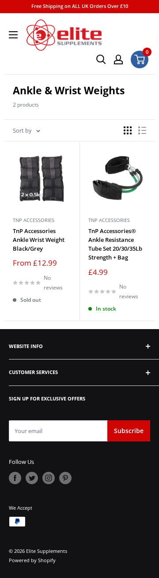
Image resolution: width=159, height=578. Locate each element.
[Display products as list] (142, 130)
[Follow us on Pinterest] (65, 478)
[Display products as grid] (128, 130)
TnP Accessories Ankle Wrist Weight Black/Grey (38, 239)
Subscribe (129, 430)
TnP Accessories (33, 220)
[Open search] (101, 59)
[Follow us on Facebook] (15, 478)
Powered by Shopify (32, 560)
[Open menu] (13, 34)
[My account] (118, 59)
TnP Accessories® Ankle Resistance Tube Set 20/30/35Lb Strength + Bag (115, 244)
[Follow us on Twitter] (32, 478)
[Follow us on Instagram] (48, 478)
